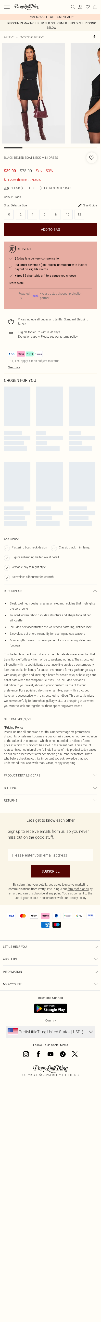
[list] (50, 17)
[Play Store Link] (50, 1008)
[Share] (94, 37)
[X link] (75, 1054)
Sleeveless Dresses (32, 37)
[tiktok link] (63, 1054)
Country (50, 1020)
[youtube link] (50, 1054)
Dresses (9, 37)
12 (79, 214)
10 (67, 214)
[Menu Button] (7, 7)
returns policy (69, 336)
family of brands (78, 889)
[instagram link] (26, 1054)
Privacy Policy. (78, 898)
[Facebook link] (38, 1054)
